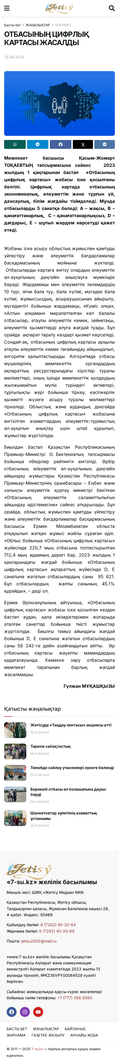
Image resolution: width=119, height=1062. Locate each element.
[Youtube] (38, 1012)
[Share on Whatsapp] (15, 144)
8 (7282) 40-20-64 (58, 924)
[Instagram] (25, 1012)
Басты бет (12, 25)
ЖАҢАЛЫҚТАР (38, 25)
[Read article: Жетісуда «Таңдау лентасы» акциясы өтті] (15, 730)
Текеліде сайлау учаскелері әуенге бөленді (72, 767)
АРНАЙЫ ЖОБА (84, 1035)
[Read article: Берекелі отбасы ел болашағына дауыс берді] (15, 794)
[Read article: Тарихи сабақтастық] (15, 751)
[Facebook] (12, 1012)
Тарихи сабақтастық (50, 746)
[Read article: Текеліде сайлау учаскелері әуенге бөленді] (15, 773)
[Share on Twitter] (83, 144)
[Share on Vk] (104, 144)
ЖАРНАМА (16, 1035)
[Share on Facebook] (60, 144)
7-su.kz (37, 1049)
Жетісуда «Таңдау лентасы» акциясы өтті (71, 725)
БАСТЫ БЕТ (17, 1029)
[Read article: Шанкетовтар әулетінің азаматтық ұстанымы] (15, 818)
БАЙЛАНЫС (75, 1029)
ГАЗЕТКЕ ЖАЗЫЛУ (48, 1035)
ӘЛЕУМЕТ (63, 25)
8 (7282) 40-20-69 (56, 931)
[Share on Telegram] (38, 144)
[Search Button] (112, 8)
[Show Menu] (6, 8)
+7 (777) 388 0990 (74, 997)
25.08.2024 (14, 57)
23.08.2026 (41, 732)
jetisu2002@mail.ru (38, 941)
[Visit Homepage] (59, 8)
